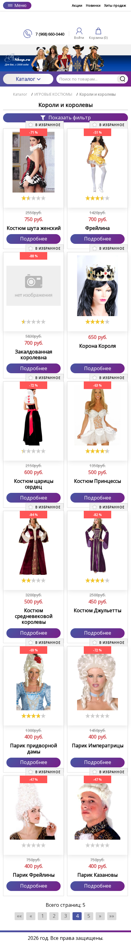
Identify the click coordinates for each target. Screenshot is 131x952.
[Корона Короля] (97, 285)
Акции (77, 5)
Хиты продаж (115, 5)
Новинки (93, 5)
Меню (20, 5)
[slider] (33, 198)
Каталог (25, 79)
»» (111, 916)
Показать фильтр (69, 117)
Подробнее (33, 238)
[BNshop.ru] (65, 20)
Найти (122, 79)
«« (19, 916)
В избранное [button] (47, 125)
